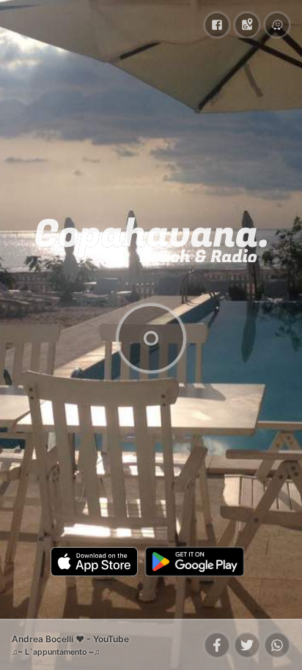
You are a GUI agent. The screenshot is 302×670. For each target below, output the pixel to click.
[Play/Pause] (151, 338)
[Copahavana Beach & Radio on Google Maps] (247, 25)
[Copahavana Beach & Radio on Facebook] (217, 25)
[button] (217, 645)
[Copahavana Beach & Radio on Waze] (277, 25)
